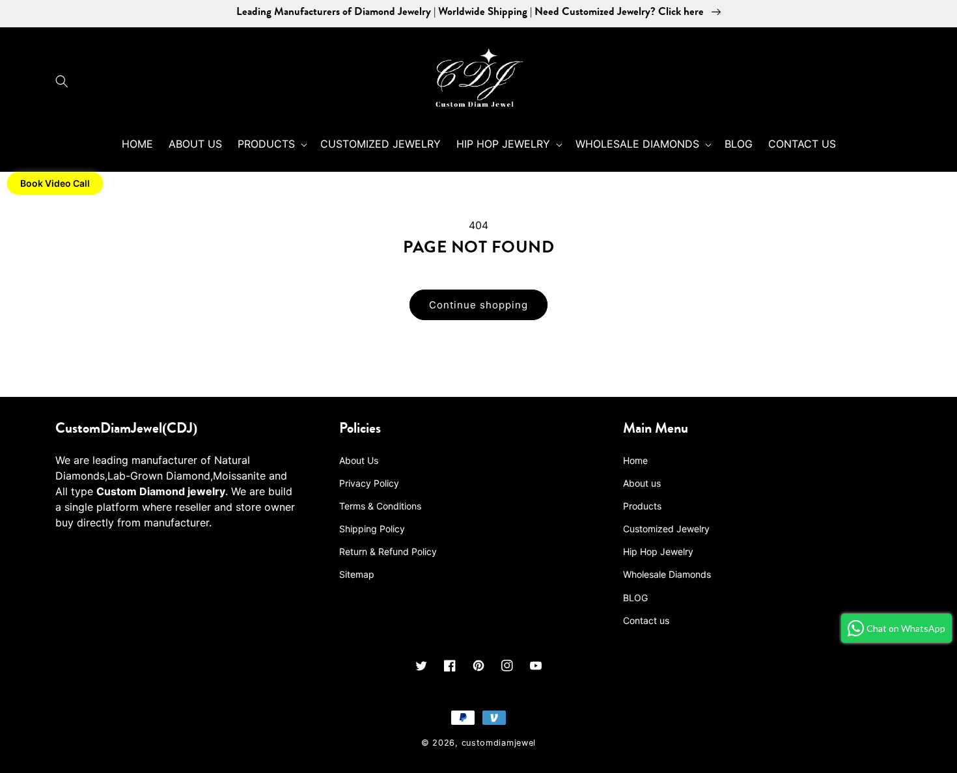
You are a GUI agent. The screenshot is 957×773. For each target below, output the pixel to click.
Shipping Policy (372, 528)
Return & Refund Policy (388, 551)
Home (635, 460)
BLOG (635, 597)
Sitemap (356, 574)
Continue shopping (478, 305)
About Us (358, 460)
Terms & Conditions (380, 505)
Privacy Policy (369, 483)
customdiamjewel (499, 743)
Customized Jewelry (666, 528)
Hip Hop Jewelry (658, 551)
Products (642, 505)
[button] (65, 81)
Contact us (646, 620)
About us (642, 483)
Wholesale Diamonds (667, 574)
